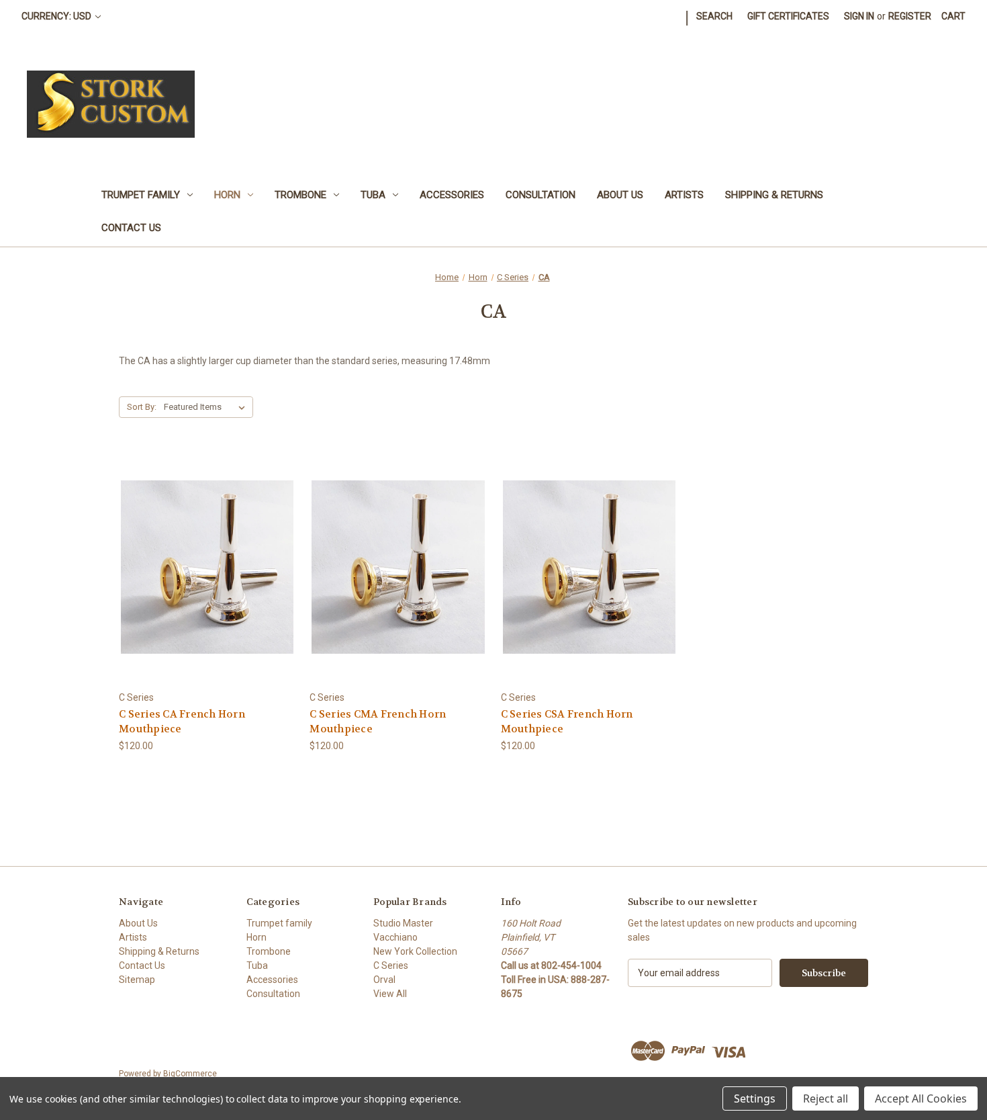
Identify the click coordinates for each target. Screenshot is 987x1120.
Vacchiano (395, 937)
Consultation (540, 195)
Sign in (859, 16)
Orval (384, 979)
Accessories (452, 195)
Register (909, 16)
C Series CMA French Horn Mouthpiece (378, 721)
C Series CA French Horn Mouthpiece (182, 721)
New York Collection (415, 951)
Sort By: (141, 407)
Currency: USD (57, 16)
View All (390, 993)
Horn (227, 195)
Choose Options (207, 591)
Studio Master (403, 923)
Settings (754, 1098)
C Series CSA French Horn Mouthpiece (567, 721)
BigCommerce (190, 1073)
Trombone (300, 195)
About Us (620, 195)
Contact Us (131, 228)
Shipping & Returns (774, 195)
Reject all (825, 1098)
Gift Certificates (788, 16)
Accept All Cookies (921, 1098)
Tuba (373, 195)
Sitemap (137, 979)
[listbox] (207, 407)
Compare (203, 567)
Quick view (196, 542)
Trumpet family (140, 195)
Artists (684, 195)
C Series (390, 965)
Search (714, 16)
